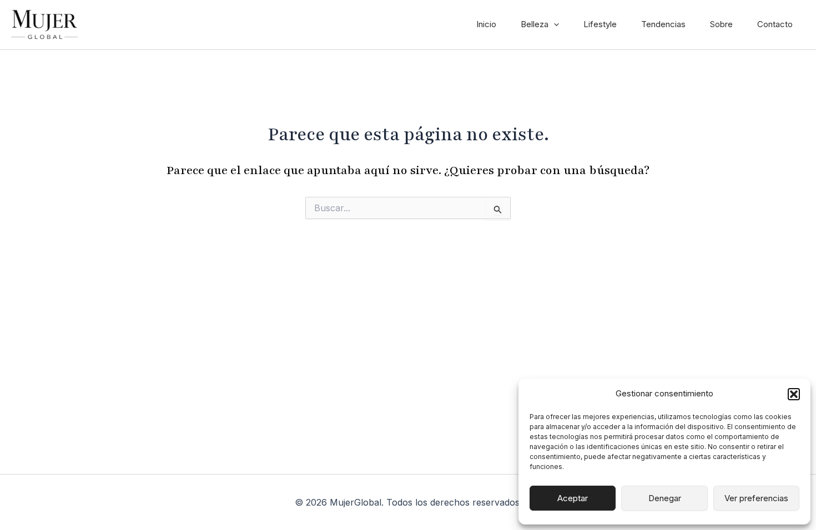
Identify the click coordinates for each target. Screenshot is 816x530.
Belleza (534, 24)
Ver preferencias (756, 498)
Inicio (486, 24)
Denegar (664, 498)
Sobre (721, 24)
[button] (793, 394)
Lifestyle (600, 24)
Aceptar (572, 498)
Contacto (775, 24)
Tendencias (663, 24)
